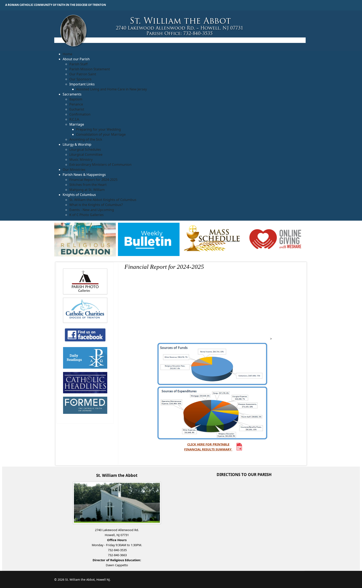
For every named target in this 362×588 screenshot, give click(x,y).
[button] (76, 59)
